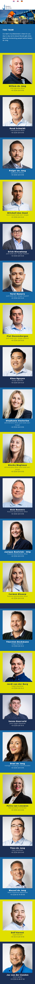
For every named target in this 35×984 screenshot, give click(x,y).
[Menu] (29, 6)
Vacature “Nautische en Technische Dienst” (17, 19)
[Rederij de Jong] (14, 6)
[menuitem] (29, 6)
